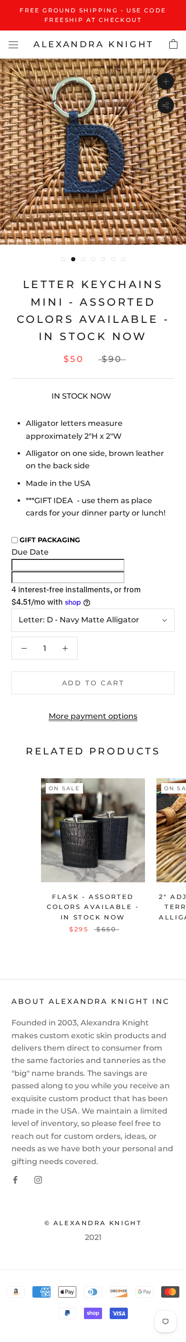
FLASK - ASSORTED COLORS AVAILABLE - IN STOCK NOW (93, 907)
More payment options (93, 716)
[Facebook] (15, 1179)
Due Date (30, 552)
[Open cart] (173, 44)
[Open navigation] (13, 44)
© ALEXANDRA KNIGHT (93, 1223)
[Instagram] (38, 1179)
